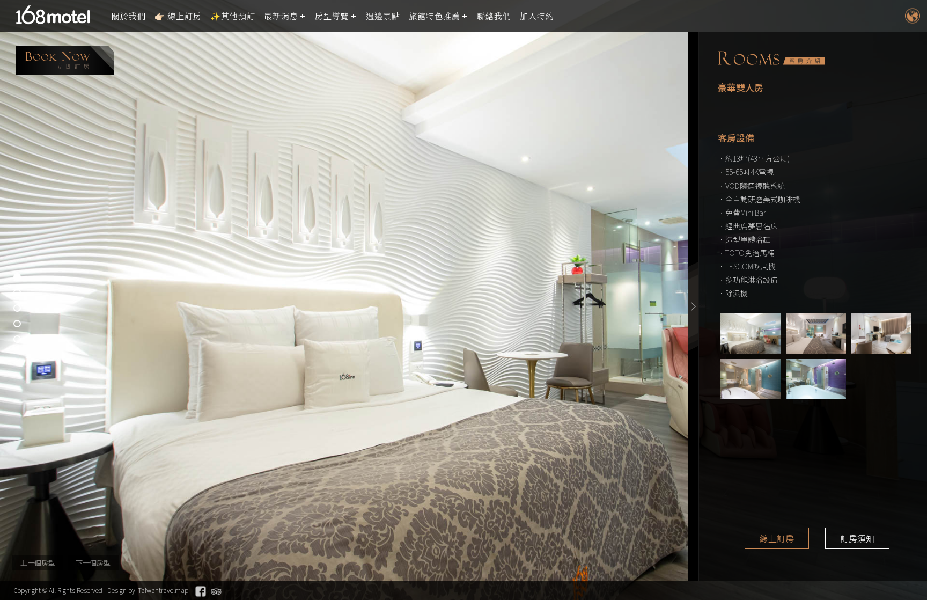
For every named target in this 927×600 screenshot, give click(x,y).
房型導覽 (332, 15)
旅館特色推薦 (434, 15)
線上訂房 (777, 538)
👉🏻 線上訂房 (178, 15)
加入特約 (537, 15)
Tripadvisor (216, 591)
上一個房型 (37, 563)
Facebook (200, 591)
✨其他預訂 (232, 15)
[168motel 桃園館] (56, 16)
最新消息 (281, 15)
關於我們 (129, 15)
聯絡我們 (494, 15)
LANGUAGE (912, 16)
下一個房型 (93, 563)
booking (65, 60)
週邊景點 (383, 15)
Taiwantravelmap (163, 590)
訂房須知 (857, 538)
